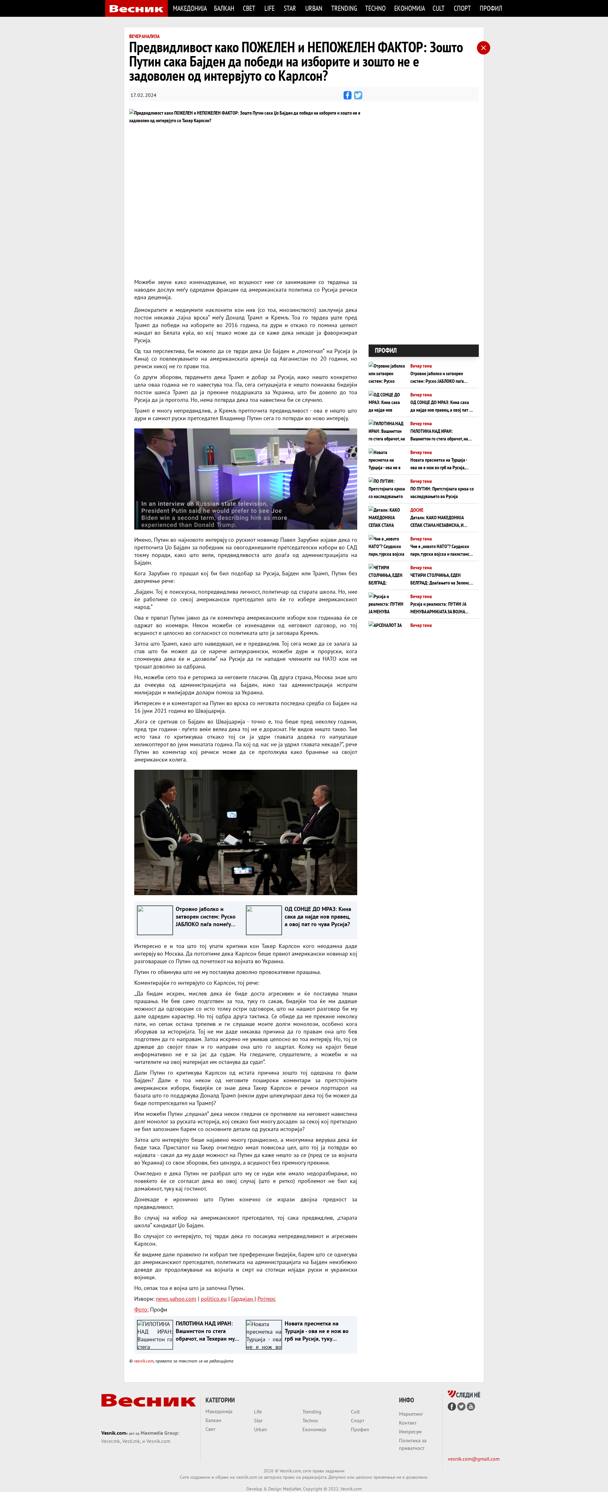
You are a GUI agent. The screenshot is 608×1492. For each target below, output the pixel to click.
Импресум (410, 1431)
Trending (344, 8)
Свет (249, 8)
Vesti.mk (131, 1441)
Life (269, 8)
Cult (439, 8)
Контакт (407, 1422)
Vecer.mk (110, 1441)
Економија (409, 8)
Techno (375, 8)
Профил (491, 8)
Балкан (224, 8)
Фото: (141, 1309)
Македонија (189, 8)
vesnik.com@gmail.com (474, 1459)
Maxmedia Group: (160, 1433)
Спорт (462, 8)
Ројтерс (266, 1298)
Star (290, 8)
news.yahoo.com (176, 1298)
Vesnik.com (113, 1433)
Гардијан (243, 1298)
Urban (313, 8)
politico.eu (214, 1298)
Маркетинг (411, 1414)
